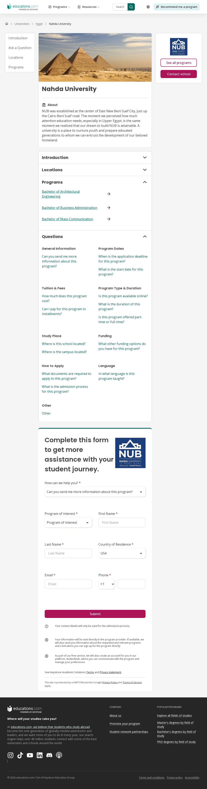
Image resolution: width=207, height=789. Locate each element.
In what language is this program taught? (116, 376)
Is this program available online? (123, 296)
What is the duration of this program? (119, 306)
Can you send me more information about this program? (59, 261)
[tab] (20, 38)
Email (50, 575)
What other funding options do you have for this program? (122, 346)
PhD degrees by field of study (176, 742)
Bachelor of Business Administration (69, 207)
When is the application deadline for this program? (123, 258)
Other (46, 413)
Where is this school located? (64, 344)
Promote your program (125, 724)
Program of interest (61, 513)
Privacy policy (175, 777)
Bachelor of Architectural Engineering (61, 194)
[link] (60, 24)
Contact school (178, 74)
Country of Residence (115, 544)
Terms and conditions (152, 777)
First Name (108, 513)
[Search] (131, 7)
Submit (95, 614)
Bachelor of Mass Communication (67, 219)
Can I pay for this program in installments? (64, 311)
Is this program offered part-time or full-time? (120, 319)
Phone (104, 575)
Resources (89, 7)
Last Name (54, 544)
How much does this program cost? (64, 298)
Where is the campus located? (64, 352)
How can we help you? (63, 483)
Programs (60, 7)
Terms (90, 672)
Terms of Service (132, 682)
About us (115, 715)
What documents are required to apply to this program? (66, 376)
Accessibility (192, 777)
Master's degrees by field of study (175, 724)
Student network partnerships (129, 732)
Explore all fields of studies (174, 715)
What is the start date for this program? (120, 271)
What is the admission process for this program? (65, 389)
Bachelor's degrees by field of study (176, 733)
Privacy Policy (109, 682)
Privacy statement (110, 672)
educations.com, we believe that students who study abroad (50, 727)
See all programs (178, 62)
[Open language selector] (148, 7)
